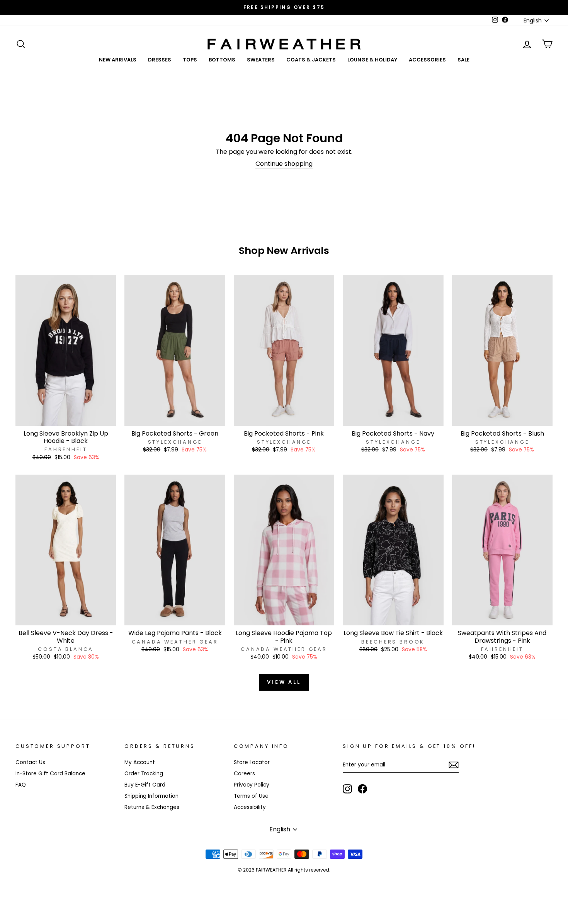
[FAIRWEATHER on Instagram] (347, 788)
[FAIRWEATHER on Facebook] (362, 788)
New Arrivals (117, 59)
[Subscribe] (454, 765)
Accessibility (250, 807)
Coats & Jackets (311, 59)
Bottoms (222, 59)
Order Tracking (143, 773)
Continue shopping (284, 164)
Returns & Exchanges (151, 807)
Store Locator (252, 762)
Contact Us (30, 762)
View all (284, 682)
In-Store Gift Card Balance (50, 773)
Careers (244, 773)
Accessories (427, 59)
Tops (190, 59)
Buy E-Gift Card (144, 784)
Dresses (159, 59)
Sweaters (261, 59)
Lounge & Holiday (372, 59)
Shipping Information (151, 796)
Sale (463, 59)
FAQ (20, 784)
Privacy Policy (251, 784)
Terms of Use (251, 796)
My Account (139, 762)
